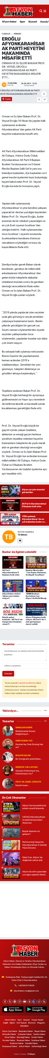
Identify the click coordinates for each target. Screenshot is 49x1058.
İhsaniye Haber (23, 1040)
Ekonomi (32, 1023)
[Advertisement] (24, 910)
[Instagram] (19, 1001)
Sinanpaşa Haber (9, 1046)
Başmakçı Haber (26, 1031)
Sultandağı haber (39, 1046)
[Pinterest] (15, 1001)
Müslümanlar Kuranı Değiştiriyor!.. (25, 732)
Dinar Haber (10, 1037)
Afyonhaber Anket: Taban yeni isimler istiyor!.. (11, 596)
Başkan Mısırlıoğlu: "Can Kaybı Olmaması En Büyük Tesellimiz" (36, 572)
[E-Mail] (20, 540)
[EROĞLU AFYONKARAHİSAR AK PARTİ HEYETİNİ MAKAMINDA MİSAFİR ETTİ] (24, 92)
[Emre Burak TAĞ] (7, 744)
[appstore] (13, 1010)
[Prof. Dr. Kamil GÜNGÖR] (7, 784)
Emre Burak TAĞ (24, 741)
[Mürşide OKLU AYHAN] (7, 770)
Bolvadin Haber (9, 1034)
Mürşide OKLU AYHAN (27, 767)
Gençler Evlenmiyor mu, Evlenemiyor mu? (28, 772)
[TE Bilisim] (8, 537)
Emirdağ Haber (23, 1037)
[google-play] (36, 1010)
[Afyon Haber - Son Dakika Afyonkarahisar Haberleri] (18, 11)
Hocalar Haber (8, 1040)
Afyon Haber (9, 21)
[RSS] (44, 1001)
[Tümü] (45, 711)
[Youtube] (24, 1001)
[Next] (34, 1001)
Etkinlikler (24, 1026)
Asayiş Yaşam (37, 1020)
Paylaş (8, 99)
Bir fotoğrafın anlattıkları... (29, 759)
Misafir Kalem (23, 755)
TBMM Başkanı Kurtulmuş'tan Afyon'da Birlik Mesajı (36, 596)
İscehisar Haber (38, 1040)
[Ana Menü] (45, 11)
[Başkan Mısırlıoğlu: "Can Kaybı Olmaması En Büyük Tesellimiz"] (36, 562)
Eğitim (12, 1023)
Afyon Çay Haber (9, 1031)
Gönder (8, 674)
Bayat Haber (40, 1031)
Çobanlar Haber (25, 1034)
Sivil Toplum (22, 1023)
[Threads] (29, 1001)
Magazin (41, 1023)
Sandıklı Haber (31, 1043)
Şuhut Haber (24, 1046)
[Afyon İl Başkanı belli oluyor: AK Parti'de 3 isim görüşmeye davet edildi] (36, 609)
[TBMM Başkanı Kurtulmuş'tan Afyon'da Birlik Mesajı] (36, 586)
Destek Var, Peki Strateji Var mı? (29, 745)
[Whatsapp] (39, 1001)
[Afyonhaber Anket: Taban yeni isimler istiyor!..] (12, 586)
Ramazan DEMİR (24, 728)
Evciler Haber (37, 1037)
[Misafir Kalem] (7, 757)
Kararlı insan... (22, 785)
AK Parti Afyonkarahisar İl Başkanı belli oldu (10, 572)
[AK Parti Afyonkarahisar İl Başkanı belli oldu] (12, 562)
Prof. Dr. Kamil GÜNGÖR (28, 782)
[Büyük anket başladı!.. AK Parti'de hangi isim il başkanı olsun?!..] (12, 609)
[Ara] (40, 11)
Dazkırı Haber (39, 1034)
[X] (10, 1001)
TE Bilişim (31, 1054)
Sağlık (5, 1023)
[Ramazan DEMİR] (7, 731)
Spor (22, 21)
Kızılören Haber (17, 1043)
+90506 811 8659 (26, 985)
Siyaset (32, 21)
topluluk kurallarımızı (27, 683)
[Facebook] (5, 1001)
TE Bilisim (22, 535)
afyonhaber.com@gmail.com (26, 991)
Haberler (6, 34)
